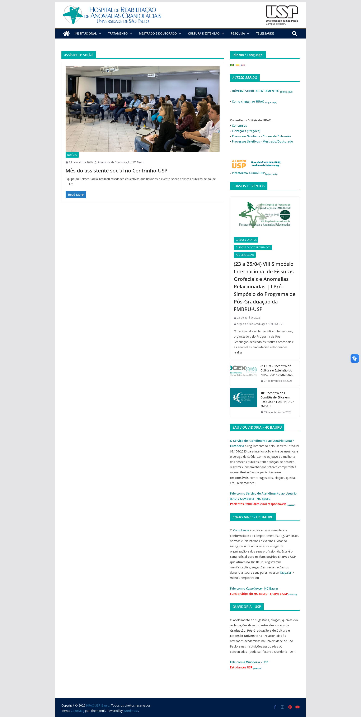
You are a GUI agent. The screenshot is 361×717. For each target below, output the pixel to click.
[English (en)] (243, 65)
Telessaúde (265, 33)
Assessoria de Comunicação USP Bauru (121, 162)
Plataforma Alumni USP (254, 173)
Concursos (239, 125)
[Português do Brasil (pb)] (232, 65)
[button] (99, 33)
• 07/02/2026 (277, 370)
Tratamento (118, 33)
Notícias (72, 154)
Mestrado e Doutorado (158, 33)
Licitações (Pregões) (246, 131)
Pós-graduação (244, 254)
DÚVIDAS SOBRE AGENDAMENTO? (262, 91)
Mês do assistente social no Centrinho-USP (117, 170)
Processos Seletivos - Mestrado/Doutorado (262, 141)
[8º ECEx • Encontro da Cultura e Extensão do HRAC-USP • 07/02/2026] (243, 373)
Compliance (241, 530)
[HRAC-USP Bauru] (180, 5)
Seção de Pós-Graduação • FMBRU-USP (260, 324)
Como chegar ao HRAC (254, 101)
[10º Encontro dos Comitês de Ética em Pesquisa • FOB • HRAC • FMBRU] (243, 402)
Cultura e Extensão (204, 33)
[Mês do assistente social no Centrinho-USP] (143, 109)
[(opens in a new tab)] (265, 215)
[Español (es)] (237, 65)
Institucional (86, 33)
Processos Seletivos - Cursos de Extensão (261, 136)
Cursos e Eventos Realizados (252, 247)
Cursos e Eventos (246, 239)
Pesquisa (238, 33)
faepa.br (285, 572)
